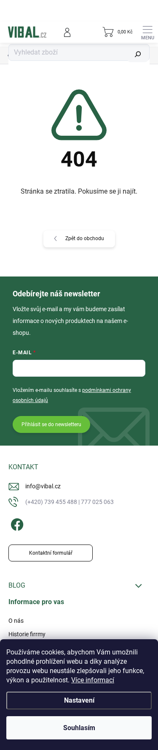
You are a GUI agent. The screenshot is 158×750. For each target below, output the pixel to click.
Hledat (137, 54)
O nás (16, 620)
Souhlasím (79, 728)
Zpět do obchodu (84, 238)
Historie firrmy (27, 634)
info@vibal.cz (43, 486)
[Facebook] (15, 523)
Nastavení (79, 700)
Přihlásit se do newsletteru (51, 424)
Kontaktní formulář (50, 553)
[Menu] (147, 32)
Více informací (92, 680)
